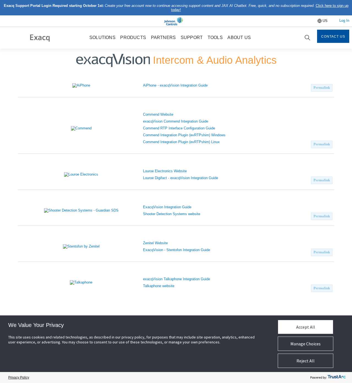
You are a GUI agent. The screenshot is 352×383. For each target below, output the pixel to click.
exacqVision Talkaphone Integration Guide (176, 279)
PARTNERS (163, 37)
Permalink (322, 88)
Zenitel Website (155, 243)
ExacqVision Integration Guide (167, 207)
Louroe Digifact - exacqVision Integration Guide (180, 178)
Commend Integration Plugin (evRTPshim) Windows (184, 135)
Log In (344, 20)
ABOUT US (239, 37)
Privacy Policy (18, 377)
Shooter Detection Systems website (171, 214)
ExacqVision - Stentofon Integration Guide (176, 250)
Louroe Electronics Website (165, 171)
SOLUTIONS (102, 37)
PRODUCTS (133, 37)
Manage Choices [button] (305, 343)
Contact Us (333, 36)
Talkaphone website (158, 286)
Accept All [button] (305, 327)
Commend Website (158, 114)
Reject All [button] (305, 360)
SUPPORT (192, 37)
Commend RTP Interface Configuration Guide (179, 128)
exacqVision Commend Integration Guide (175, 121)
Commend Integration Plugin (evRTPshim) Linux (181, 142)
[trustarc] (336, 377)
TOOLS (215, 37)
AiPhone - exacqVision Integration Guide (175, 85)
